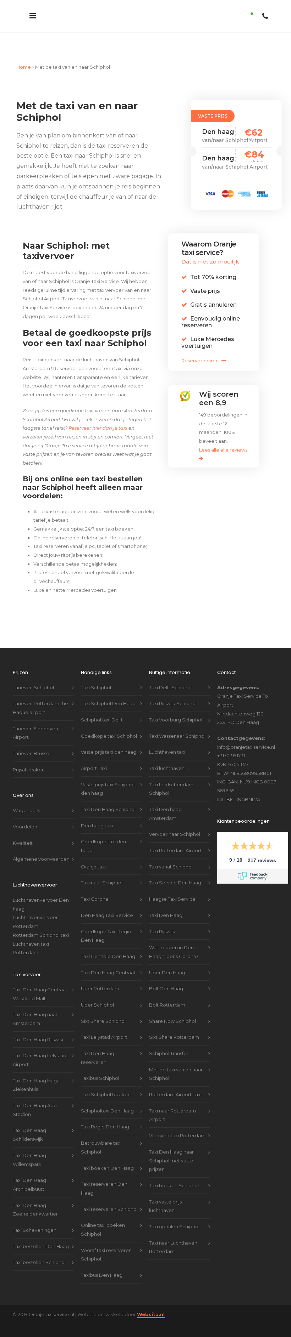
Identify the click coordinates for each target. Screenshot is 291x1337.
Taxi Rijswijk (162, 918)
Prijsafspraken (29, 756)
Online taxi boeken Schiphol (103, 1216)
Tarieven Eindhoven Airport (35, 719)
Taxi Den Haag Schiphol (108, 796)
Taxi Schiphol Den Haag (108, 690)
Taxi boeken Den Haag (107, 1154)
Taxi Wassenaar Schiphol (177, 722)
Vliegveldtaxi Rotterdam (177, 1122)
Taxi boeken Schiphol (174, 1172)
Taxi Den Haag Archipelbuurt (29, 1171)
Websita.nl (151, 1301)
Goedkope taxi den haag (103, 832)
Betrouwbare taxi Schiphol (101, 1134)
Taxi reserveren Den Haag (104, 1175)
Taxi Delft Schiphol (170, 674)
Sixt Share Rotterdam (174, 1023)
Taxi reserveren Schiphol (109, 1196)
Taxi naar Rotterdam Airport (172, 1101)
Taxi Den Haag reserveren (97, 1044)
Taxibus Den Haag (101, 1261)
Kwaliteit (23, 829)
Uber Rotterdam (100, 975)
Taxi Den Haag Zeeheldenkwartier (35, 1196)
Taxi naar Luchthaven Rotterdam (173, 1233)
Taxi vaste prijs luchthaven (165, 1192)
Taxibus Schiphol (100, 1064)
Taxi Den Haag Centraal (108, 959)
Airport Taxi (94, 755)
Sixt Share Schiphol (103, 1007)
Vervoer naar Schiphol (174, 820)
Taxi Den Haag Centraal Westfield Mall (40, 980)
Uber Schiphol (97, 991)
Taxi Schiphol (96, 674)
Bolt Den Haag (166, 975)
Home (23, 53)
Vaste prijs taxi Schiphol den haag (107, 775)
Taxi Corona (94, 885)
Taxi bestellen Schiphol (39, 1249)
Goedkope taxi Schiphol (109, 722)
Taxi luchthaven (167, 755)
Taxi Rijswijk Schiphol (173, 690)
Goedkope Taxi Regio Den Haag (106, 922)
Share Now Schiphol (172, 1007)
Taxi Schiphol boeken (106, 1081)
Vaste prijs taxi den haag (108, 738)
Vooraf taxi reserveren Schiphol (106, 1241)
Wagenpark (26, 797)
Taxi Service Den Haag (175, 869)
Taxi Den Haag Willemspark (29, 1146)
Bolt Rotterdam (167, 991)
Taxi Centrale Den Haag (108, 943)
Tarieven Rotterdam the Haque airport (40, 694)
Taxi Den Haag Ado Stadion (35, 1096)
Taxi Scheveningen (34, 1216)
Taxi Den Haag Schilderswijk (29, 1121)
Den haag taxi (97, 812)
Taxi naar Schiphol (101, 869)
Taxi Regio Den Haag (105, 1113)
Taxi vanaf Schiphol (171, 853)
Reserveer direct (201, 347)
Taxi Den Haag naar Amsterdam (35, 1005)
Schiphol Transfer (168, 1040)
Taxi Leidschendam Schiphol (171, 775)
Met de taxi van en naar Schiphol (176, 1060)
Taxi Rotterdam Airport (175, 837)
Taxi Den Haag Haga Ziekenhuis (36, 1071)
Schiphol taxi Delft (102, 706)
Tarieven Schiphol (33, 674)
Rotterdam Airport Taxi (175, 1081)
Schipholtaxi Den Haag (107, 1097)
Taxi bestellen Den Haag (41, 1233)
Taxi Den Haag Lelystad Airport (39, 1046)
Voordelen (25, 813)
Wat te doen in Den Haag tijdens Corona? (173, 938)
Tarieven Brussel (31, 740)
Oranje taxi (93, 853)
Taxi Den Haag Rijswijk (38, 1026)
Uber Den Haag (167, 959)
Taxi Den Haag (165, 902)
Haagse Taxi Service (172, 885)
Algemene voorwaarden (41, 845)
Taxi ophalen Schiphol (174, 1213)
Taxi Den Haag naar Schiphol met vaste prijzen (171, 1146)
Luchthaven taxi (167, 738)
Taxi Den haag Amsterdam (165, 800)
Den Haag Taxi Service (107, 902)
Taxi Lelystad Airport (104, 1023)
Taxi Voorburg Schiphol (175, 706)
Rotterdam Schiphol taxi (41, 921)
